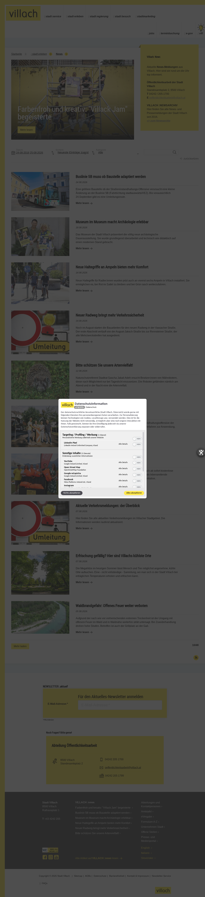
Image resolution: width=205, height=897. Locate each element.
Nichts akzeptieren (71, 493)
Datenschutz (91, 407)
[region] (102, 460)
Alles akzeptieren (134, 493)
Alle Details (123, 444)
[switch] (137, 438)
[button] (134, 438)
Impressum (79, 407)
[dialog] (102, 448)
